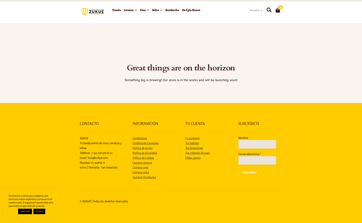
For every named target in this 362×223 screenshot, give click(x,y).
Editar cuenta (193, 157)
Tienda (116, 10)
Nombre (243, 137)
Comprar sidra (141, 172)
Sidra (155, 10)
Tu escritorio (192, 138)
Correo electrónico (249, 154)
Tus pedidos (192, 143)
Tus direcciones (194, 148)
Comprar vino (140, 167)
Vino (143, 10)
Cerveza (129, 10)
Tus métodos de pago (197, 153)
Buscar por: (269, 10)
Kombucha (172, 10)
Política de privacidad (145, 153)
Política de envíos (143, 148)
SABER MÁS (25, 211)
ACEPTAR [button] (39, 211)
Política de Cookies (143, 157)
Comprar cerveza (142, 162)
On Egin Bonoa (191, 10)
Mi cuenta (254, 10)
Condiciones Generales (146, 143)
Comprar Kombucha (144, 177)
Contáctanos (140, 138)
